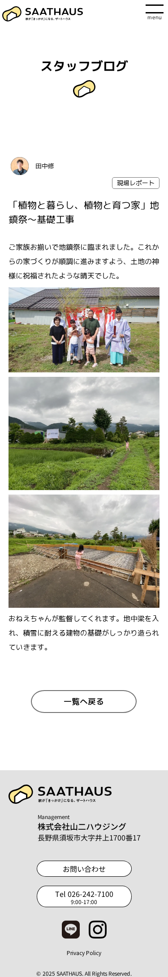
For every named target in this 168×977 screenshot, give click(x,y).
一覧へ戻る (84, 701)
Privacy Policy (84, 952)
